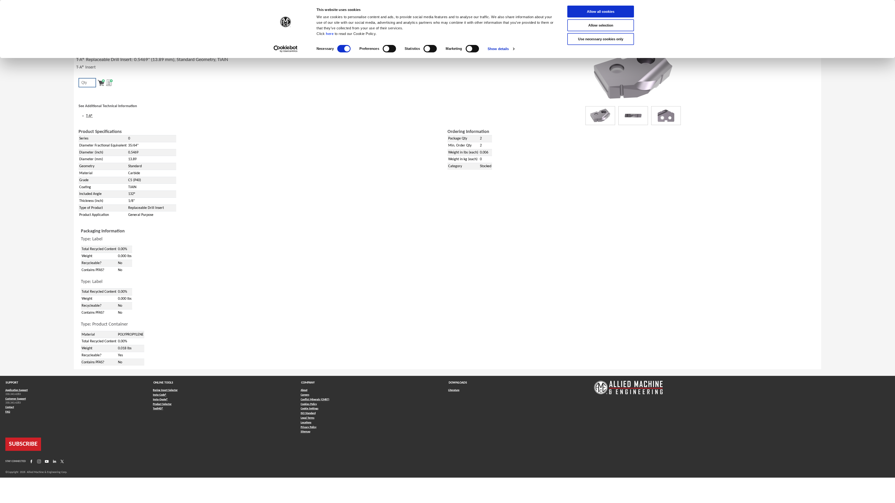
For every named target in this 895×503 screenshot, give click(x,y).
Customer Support (15, 399)
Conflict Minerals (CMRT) (315, 399)
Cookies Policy (309, 404)
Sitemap (305, 431)
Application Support (16, 390)
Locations (306, 422)
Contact (9, 407)
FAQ (7, 412)
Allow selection (600, 25)
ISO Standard (308, 413)
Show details (498, 49)
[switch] (389, 48)
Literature (453, 390)
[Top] (666, 115)
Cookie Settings (309, 408)
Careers (305, 395)
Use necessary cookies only (600, 39)
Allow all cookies (600, 12)
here (330, 34)
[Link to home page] (628, 385)
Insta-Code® (159, 394)
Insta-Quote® (160, 399)
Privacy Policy (309, 427)
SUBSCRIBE (23, 444)
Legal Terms (307, 418)
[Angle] (600, 115)
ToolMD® (158, 408)
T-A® (89, 116)
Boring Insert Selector (165, 390)
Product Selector (162, 404)
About (304, 390)
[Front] (633, 115)
